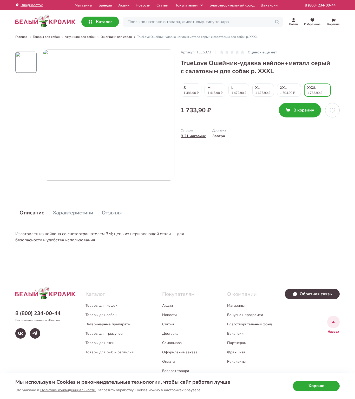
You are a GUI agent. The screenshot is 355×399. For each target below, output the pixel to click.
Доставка (170, 333)
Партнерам (236, 342)
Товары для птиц (100, 342)
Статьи (162, 5)
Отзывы (112, 212)
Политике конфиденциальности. (68, 390)
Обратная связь (316, 294)
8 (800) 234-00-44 (320, 5)
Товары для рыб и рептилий (110, 352)
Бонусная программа (245, 314)
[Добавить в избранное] (332, 110)
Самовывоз (172, 342)
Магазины (236, 305)
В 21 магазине (193, 136)
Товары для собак (101, 314)
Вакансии (269, 5)
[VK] (20, 333)
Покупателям (186, 5)
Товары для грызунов (104, 333)
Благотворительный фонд (231, 5)
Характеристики (73, 212)
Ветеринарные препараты (108, 324)
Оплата (168, 361)
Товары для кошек (101, 305)
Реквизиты (236, 361)
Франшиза (236, 352)
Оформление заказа (180, 352)
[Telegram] (35, 333)
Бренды (105, 5)
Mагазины (83, 5)
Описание (31, 212)
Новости (143, 5)
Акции (123, 5)
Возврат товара (175, 370)
